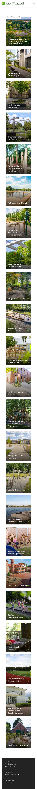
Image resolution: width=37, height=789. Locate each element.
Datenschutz (9, 781)
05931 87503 (9, 772)
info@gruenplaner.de (12, 774)
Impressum (9, 783)
